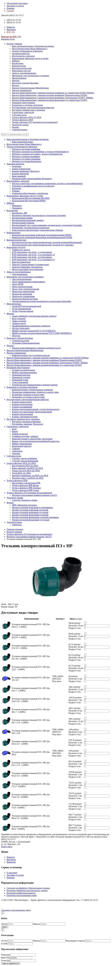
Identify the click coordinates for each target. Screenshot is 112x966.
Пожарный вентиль (21, 375)
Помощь (10, 8)
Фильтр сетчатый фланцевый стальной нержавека (35, 517)
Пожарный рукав (20, 380)
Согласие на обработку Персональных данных (28, 888)
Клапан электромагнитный (24, 416)
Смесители (17, 451)
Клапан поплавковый (22, 407)
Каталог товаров (14, 44)
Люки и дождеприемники (24, 73)
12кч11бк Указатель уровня (24, 500)
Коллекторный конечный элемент (28, 220)
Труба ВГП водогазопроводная (26, 306)
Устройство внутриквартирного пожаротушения (34, 385)
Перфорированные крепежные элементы (31, 326)
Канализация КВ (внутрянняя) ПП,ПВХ (31, 198)
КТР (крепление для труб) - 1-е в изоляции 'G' (33, 254)
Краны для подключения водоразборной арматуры (35, 441)
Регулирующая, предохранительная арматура (33, 107)
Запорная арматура (21, 53)
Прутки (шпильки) (21, 328)
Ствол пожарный (20, 382)
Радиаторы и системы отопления (27, 105)
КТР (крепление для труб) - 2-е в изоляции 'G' (33, 259)
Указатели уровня (20, 125)
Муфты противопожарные (24, 372)
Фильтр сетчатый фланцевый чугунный (30, 520)
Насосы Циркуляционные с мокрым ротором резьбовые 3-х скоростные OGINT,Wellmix (53, 93)
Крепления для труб (21, 71)
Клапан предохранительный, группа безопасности (35, 409)
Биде (14, 429)
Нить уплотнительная (22, 286)
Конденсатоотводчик (22, 68)
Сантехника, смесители (23, 112)
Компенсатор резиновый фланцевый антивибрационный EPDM (42, 237)
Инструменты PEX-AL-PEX (25, 466)
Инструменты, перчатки (23, 56)
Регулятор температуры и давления (28, 110)
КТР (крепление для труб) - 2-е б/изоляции (32, 257)
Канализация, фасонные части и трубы (30, 58)
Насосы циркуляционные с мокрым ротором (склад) (36, 348)
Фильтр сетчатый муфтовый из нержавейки (32, 507)
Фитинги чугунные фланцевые (26, 161)
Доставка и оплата (15, 6)
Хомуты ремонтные (21, 262)
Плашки (16, 191)
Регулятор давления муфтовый (26, 421)
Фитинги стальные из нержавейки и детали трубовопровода (40, 151)
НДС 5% (11, 32)
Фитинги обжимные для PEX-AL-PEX (30, 475)
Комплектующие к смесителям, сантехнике (32, 439)
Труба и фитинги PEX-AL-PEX (26, 117)
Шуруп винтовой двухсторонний (27, 269)
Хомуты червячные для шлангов (27, 267)
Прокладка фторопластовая (25, 299)
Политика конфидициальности (21, 893)
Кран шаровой (19, 176)
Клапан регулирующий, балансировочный (32, 412)
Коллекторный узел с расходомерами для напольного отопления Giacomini (47, 225)
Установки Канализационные (26, 343)
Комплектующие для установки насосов (31, 355)
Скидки (10, 11)
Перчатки (16, 188)
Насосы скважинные (21, 90)
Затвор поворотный (21, 169)
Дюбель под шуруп (21, 250)
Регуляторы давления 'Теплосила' (27, 424)
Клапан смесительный (22, 414)
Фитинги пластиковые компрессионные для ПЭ (34, 495)
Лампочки (17, 525)
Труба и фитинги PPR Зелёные (26, 488)
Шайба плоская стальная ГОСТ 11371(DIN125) (34, 331)
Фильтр (15, 127)
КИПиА (16, 61)
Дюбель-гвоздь (19, 323)
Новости (11, 27)
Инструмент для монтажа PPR (26, 483)
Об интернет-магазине (17, 3)
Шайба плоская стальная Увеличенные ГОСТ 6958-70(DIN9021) (42, 333)
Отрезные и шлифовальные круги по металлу (33, 186)
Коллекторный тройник (23, 223)
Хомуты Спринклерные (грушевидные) (30, 264)
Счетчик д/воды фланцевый (25, 461)
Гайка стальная (19, 321)
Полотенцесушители (21, 446)
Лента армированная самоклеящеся (28, 281)
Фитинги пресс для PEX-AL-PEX (27, 478)
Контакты (11, 29)
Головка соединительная (23, 370)
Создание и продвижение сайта (16, 910)
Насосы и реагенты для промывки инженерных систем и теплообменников (47, 183)
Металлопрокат (19, 78)
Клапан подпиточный (22, 404)
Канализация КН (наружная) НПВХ (29, 200)
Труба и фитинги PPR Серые (25, 490)
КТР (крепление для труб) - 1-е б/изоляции (32, 252)
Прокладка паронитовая (23, 291)
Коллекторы (17, 63)
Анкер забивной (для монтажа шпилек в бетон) (34, 316)
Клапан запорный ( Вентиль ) (26, 171)
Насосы (15, 85)
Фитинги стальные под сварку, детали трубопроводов (37, 154)
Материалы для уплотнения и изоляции (30, 75)
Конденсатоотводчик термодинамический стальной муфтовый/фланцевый (47, 242)
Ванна (15, 431)
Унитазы (16, 453)
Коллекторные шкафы (22, 218)
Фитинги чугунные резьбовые (26, 159)
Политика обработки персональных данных (27, 890)
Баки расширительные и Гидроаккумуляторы (33, 46)
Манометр (17, 205)
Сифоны (16, 448)
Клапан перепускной (22, 402)
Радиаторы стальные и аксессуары (28, 394)
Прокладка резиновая (22, 294)
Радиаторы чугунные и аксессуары (28, 397)
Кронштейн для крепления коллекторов (30, 227)
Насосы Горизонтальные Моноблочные (30, 88)
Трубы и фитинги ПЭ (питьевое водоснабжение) (35, 122)
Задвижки (16, 166)
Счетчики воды (19, 115)
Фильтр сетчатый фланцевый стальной (30, 515)
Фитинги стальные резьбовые (26, 156)
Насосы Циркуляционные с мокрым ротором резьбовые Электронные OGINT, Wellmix (52, 98)
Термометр (17, 208)
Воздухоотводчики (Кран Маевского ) (29, 48)
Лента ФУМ (17, 284)
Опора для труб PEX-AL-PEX (26, 470)
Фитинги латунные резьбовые (26, 149)
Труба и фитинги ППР (22, 120)
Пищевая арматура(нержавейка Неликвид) (32, 178)
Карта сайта (6, 846)
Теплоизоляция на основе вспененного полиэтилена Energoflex (41, 301)
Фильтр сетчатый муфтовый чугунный (30, 512)
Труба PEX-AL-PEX (21, 473)
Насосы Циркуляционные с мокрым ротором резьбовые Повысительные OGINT (49, 95)
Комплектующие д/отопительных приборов (32, 389)
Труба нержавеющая (21, 309)
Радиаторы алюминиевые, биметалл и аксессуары (35, 392)
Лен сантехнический (21, 279)
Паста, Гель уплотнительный (25, 289)
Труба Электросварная (22, 311)
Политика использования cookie (22, 895)
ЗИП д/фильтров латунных (24, 505)
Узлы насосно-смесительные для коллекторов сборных (37, 230)
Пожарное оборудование (23, 102)
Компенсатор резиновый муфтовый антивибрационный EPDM (41, 235)
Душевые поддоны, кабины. (25, 436)
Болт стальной (18, 318)
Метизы (15, 80)
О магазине (12, 872)
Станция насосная (20, 340)
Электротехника (19, 129)
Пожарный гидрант (21, 377)
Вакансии (11, 862)
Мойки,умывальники (22, 443)
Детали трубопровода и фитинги (27, 51)
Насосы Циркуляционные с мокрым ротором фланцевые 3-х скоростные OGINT (49, 100)
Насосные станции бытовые (25, 83)
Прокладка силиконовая (23, 296)
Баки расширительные (22, 142)
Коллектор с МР (19, 213)
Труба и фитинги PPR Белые (25, 485)
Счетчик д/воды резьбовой (24, 458)
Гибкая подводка (20, 434)
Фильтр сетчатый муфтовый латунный (30, 510)
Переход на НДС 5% (11, 36)
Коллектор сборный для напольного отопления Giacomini (39, 215)
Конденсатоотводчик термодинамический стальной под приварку (43, 245)
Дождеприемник (20, 274)
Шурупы (16, 335)
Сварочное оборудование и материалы (30, 193)
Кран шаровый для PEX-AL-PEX (27, 468)
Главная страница (15, 529)
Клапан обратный (20, 173)
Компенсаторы (19, 66)
